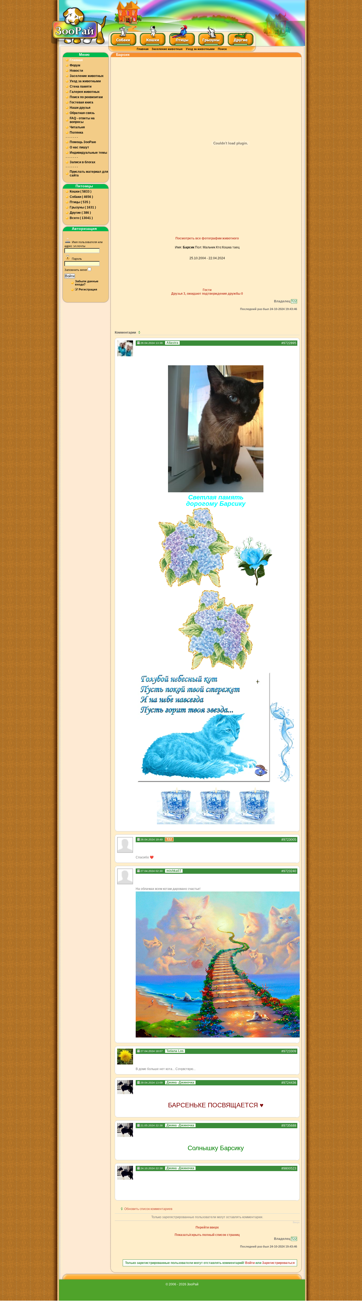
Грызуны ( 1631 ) (83, 207)
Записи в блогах (82, 162)
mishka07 (173, 871)
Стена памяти (80, 86)
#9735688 (288, 1125)
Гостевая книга (81, 102)
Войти (69, 276)
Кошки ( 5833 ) (80, 191)
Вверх (296, 1222)
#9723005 (288, 839)
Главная (142, 49)
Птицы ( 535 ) (80, 202)
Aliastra (172, 343)
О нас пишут (79, 147)
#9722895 (288, 343)
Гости (207, 290)
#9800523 (288, 1168)
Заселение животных (167, 49)
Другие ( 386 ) (80, 213)
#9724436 (288, 1083)
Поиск (222, 49)
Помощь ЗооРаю (83, 142)
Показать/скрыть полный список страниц (207, 1235)
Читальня (77, 127)
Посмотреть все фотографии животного (207, 238)
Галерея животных (85, 92)
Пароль (77, 258)
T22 (294, 301)
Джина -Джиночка (180, 1082)
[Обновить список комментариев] (140, 332)
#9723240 (288, 871)
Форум (75, 65)
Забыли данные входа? (86, 283)
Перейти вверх (207, 1227)
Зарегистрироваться (278, 1263)
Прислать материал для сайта (89, 173)
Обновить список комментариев (148, 1209)
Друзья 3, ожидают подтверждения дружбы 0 (207, 293)
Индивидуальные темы (88, 152)
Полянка (76, 132)
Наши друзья (80, 108)
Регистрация (88, 289)
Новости (76, 70)
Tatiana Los (175, 1051)
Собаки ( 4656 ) (81, 197)
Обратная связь (82, 113)
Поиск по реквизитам (86, 97)
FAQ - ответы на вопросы (82, 120)
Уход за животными (200, 49)
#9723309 (288, 1051)
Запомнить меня (75, 269)
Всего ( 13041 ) (81, 218)
